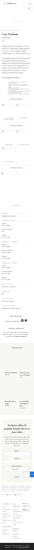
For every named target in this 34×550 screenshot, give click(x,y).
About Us (25, 503)
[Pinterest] (22, 321)
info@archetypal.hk (20, 336)
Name (17, 451)
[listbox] (17, 469)
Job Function (17, 466)
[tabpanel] (17, 16)
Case (3, 41)
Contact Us (26, 506)
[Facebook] (9, 321)
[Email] (25, 321)
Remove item (27, 469)
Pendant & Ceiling (7, 30)
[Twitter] (17, 321)
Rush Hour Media (23, 547)
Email (17, 458)
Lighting (17, 30)
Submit (17, 477)
